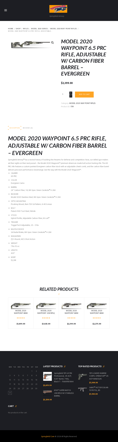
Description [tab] (14, 128)
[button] (52, 42)
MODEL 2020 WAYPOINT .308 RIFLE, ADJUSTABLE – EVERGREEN (46, 314)
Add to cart (84, 94)
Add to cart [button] (20, 305)
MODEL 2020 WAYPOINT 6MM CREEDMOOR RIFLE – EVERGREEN (21, 314)
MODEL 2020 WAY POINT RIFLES (63, 29)
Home (10, 29)
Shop (18, 29)
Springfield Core (47, 436)
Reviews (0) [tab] (28, 128)
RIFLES (26, 29)
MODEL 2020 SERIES (39, 29)
